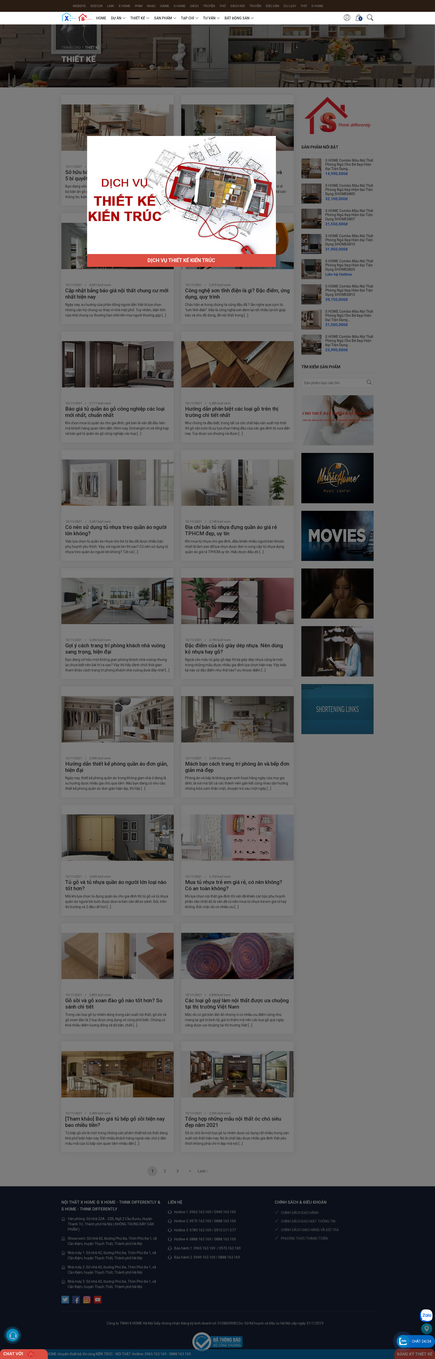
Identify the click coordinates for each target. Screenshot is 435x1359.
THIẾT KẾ (137, 18)
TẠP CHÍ (187, 18)
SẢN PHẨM (163, 18)
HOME (101, 18)
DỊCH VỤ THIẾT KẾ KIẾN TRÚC (181, 260)
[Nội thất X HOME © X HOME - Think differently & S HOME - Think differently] (76, 17)
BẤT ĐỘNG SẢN (237, 18)
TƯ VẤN (209, 18)
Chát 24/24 (421, 1341)
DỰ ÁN (116, 18)
